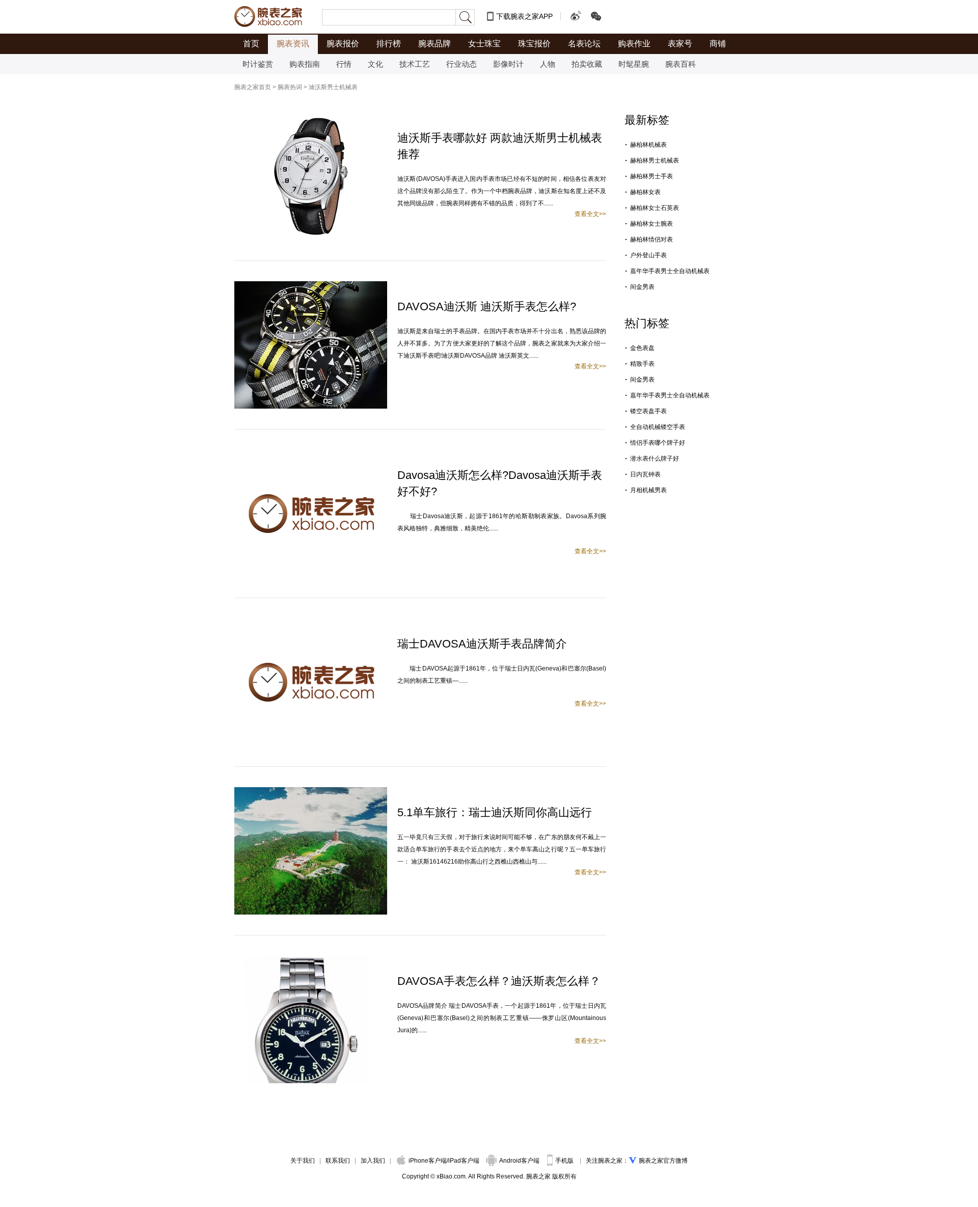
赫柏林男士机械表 (654, 160)
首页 (251, 43)
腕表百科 (680, 64)
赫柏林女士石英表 (654, 207)
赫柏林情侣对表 (651, 239)
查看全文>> (590, 214)
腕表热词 (290, 87)
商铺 (718, 43)
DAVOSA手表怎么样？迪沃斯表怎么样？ (499, 981)
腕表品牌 (434, 43)
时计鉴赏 (257, 64)
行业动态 (461, 64)
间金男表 (642, 286)
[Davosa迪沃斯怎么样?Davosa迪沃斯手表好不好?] (310, 454)
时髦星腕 (633, 64)
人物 (547, 64)
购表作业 (634, 43)
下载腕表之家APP (524, 16)
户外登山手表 (648, 255)
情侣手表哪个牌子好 (657, 442)
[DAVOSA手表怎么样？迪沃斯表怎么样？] (303, 960)
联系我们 (337, 1160)
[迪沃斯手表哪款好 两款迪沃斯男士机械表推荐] (310, 117)
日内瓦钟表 (645, 474)
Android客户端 (520, 1160)
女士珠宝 (484, 43)
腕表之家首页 (252, 87)
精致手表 (642, 363)
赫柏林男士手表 (651, 176)
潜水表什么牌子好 (654, 458)
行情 (343, 64)
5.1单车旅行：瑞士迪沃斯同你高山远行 (494, 812)
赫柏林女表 (645, 192)
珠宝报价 (534, 43)
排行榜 (388, 43)
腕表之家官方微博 (663, 1160)
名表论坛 (584, 43)
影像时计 (508, 64)
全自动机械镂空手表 (657, 427)
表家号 (680, 43)
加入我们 (373, 1160)
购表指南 (304, 64)
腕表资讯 (293, 43)
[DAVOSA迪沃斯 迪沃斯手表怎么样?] (310, 285)
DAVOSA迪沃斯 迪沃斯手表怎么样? (486, 306)
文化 (375, 64)
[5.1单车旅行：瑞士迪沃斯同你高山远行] (310, 791)
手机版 (565, 1160)
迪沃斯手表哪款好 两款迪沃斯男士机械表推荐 (499, 145)
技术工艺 (414, 64)
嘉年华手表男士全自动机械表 (670, 271)
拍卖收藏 (587, 64)
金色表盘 (642, 348)
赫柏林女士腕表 (651, 223)
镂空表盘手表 (648, 411)
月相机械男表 (648, 490)
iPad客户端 (463, 1160)
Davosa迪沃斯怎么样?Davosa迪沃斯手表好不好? (499, 483)
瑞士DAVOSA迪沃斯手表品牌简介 (482, 643)
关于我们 (302, 1160)
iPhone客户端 (428, 1160)
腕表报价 (343, 43)
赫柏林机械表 (648, 144)
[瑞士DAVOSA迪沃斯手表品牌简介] (310, 623)
